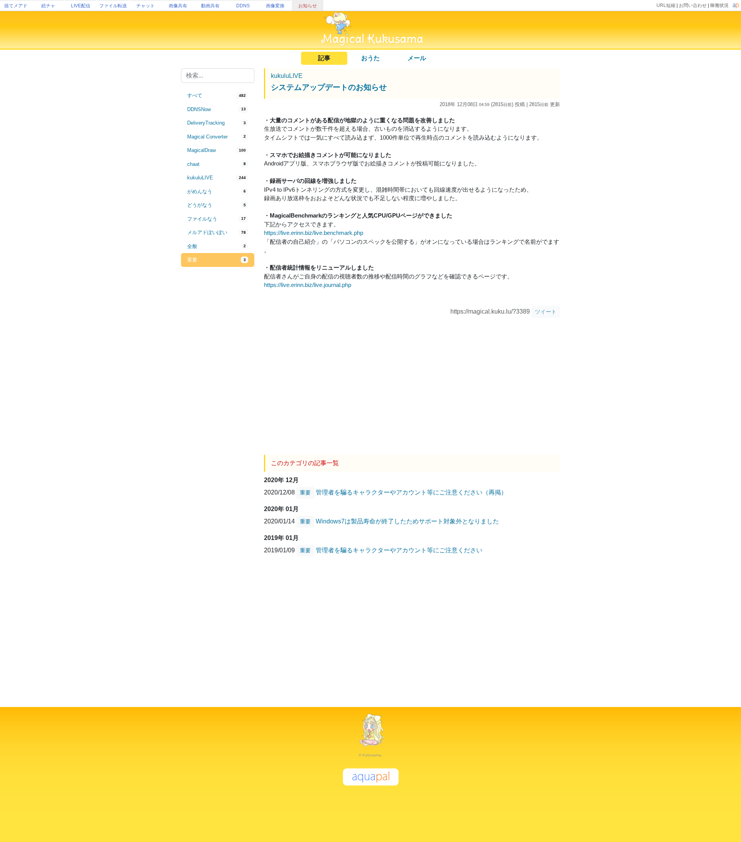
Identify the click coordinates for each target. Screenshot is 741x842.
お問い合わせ (693, 5)
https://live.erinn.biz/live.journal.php (307, 285)
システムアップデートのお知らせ (329, 87)
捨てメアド (15, 5)
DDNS (243, 5)
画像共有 (178, 5)
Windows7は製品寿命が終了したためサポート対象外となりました (407, 521)
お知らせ (307, 5)
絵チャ (48, 5)
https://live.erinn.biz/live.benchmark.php (313, 232)
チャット (145, 5)
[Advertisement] (217, 394)
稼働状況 (719, 5)
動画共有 (210, 5)
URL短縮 (665, 5)
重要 (305, 492)
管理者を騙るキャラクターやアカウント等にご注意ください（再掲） (411, 492)
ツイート (546, 312)
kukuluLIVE (287, 76)
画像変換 (275, 5)
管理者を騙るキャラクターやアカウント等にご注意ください (399, 550)
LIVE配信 (80, 5)
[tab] (217, 96)
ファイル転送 (113, 5)
